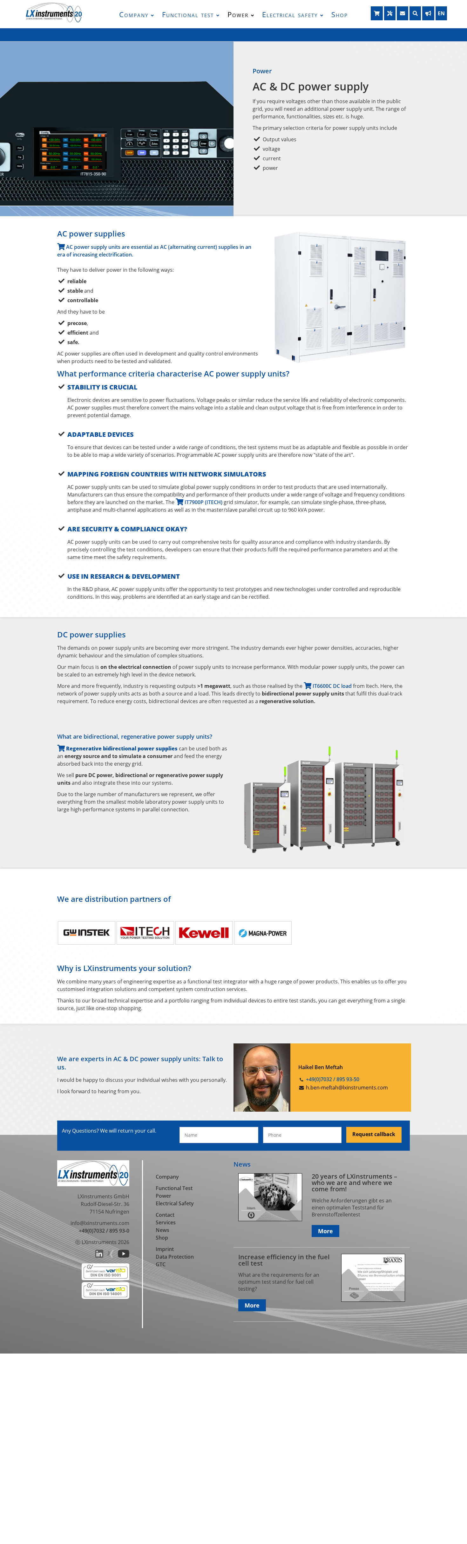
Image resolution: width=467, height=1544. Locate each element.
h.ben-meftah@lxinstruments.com (347, 1087)
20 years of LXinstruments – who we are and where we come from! (354, 1182)
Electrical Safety (175, 1203)
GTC (161, 1264)
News (162, 1230)
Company (133, 14)
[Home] (54, 20)
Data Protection (175, 1256)
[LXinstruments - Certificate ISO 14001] (105, 1297)
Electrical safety (290, 14)
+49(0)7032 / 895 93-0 (104, 1230)
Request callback (373, 1134)
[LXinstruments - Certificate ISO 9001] (105, 1278)
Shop (339, 14)
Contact (165, 1214)
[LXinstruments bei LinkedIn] (99, 1255)
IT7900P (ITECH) (202, 502)
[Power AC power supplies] (339, 362)
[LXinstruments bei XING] (110, 1255)
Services (166, 1222)
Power (237, 14)
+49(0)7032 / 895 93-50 (332, 1079)
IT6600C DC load (332, 685)
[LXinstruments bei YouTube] (123, 1255)
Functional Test (174, 1188)
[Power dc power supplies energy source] (324, 854)
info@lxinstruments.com (100, 1223)
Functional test (188, 14)
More (325, 1231)
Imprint (165, 1249)
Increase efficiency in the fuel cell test (284, 1260)
